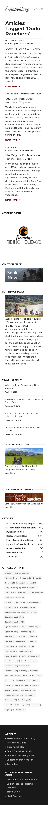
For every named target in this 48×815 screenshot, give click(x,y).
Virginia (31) (9, 710)
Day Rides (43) (10, 593)
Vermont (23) (36, 705)
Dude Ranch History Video (22, 48)
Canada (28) (20, 583)
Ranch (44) (19, 685)
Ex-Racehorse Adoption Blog (24, 527)
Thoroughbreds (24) (27, 695)
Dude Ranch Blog (24, 531)
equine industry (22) (12, 632)
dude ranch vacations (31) (15, 602)
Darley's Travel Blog (24, 536)
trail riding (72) (11, 700)
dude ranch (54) (36, 593)
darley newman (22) (29, 588)
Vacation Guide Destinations (22, 779)
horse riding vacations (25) (29, 656)
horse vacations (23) (12, 661)
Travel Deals (13, 791)
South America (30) (28, 690)
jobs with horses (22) (23, 675)
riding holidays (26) (32, 685)
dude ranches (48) (33, 602)
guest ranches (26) (26, 646)
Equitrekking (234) (28, 632)
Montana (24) (10, 680)
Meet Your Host (24, 552)
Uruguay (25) (25, 705)
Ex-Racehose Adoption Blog (21, 738)
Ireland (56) (9, 675)
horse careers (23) (25, 651)
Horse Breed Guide (24, 548)
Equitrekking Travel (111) (28, 636)
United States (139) (12, 705)
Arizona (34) (26, 578)
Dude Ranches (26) (12, 607)
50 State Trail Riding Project (24, 523)
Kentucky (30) (37, 675)
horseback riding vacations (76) (17, 671)
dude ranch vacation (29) (14, 598)
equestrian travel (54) (29, 612)
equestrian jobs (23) (12, 612)
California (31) (10, 583)
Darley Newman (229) (13, 588)
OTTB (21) (35, 680)
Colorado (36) (31, 583)
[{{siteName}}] (17, 9)
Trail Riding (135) (24, 700)
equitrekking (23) (11, 636)
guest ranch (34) (11, 646)
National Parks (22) (23, 680)
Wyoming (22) (20, 710)
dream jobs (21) (23, 593)
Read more (11, 86)
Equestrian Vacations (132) (14, 627)
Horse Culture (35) (11, 656)
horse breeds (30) (11, 651)
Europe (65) (32, 641)
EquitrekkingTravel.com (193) (16, 641)
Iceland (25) (34, 671)
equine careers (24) (33, 627)
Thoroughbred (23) (12, 695)
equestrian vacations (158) (14, 622)
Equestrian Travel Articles (24, 544)
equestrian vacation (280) (14, 617)
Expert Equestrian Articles (24, 540)
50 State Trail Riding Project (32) (17, 573)
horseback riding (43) (29, 661)
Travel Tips (24, 556)
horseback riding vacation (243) (17, 666)
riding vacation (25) (12, 690)
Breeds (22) (37, 578)
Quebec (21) (9, 685)
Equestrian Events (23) (28, 607)
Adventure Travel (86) (13, 578)
